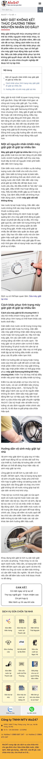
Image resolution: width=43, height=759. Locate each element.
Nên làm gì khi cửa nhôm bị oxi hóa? (35, 697)
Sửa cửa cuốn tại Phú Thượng (21, 673)
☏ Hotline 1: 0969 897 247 (12, 734)
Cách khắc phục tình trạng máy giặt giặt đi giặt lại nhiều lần (22, 84)
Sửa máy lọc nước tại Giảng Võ (21, 697)
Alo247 (4, 15)
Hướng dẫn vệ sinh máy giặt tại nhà (21, 89)
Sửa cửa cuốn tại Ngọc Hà (35, 651)
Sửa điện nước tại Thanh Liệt (8, 673)
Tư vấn (11, 15)
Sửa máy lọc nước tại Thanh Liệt (21, 630)
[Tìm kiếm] (40, 9)
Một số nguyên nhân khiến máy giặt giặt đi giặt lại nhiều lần (22, 78)
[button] (40, 3)
